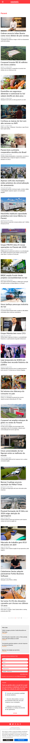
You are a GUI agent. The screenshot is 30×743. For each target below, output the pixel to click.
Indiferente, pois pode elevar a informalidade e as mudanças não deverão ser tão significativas (15, 708)
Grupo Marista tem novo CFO (13, 333)
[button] (2, 2)
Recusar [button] (8, 739)
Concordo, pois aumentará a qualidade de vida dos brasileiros (15, 694)
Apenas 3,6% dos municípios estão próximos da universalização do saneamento (15, 183)
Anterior (4, 618)
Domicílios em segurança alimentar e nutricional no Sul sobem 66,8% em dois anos (13, 93)
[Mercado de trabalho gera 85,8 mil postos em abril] (13, 533)
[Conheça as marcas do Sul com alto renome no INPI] (13, 112)
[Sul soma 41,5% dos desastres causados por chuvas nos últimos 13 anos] (13, 592)
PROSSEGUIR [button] (21, 739)
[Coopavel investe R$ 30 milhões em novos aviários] (13, 53)
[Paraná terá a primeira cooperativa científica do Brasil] (13, 141)
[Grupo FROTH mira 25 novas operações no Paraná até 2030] (13, 236)
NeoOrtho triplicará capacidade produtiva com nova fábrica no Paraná (14, 216)
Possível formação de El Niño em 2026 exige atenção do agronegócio (14, 513)
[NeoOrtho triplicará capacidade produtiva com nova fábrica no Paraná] (13, 204)
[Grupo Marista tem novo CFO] (13, 324)
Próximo (25, 618)
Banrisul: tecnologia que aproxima (10, 650)
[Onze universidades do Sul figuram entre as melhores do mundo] (13, 442)
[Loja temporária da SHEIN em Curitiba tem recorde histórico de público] (13, 351)
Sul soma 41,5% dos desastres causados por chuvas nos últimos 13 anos (14, 603)
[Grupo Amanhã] (14, 2)
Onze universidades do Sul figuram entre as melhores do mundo (13, 453)
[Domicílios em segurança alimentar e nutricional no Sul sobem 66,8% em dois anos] (13, 82)
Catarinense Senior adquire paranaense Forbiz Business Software (12, 573)
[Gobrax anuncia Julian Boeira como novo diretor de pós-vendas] (13, 24)
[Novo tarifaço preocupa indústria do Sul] (13, 295)
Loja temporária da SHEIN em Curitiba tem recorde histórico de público (14, 362)
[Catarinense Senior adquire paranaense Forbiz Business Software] (13, 562)
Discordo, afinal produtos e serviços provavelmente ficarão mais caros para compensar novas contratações (14, 700)
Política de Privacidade (21, 676)
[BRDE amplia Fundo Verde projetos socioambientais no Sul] (13, 266)
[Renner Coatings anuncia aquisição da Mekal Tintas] (13, 473)
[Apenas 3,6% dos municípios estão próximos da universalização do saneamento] (13, 171)
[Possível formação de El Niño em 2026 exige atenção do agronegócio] (13, 502)
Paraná (4, 13)
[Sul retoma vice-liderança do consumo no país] (13, 382)
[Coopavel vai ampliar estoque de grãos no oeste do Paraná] (13, 411)
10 (21, 618)
